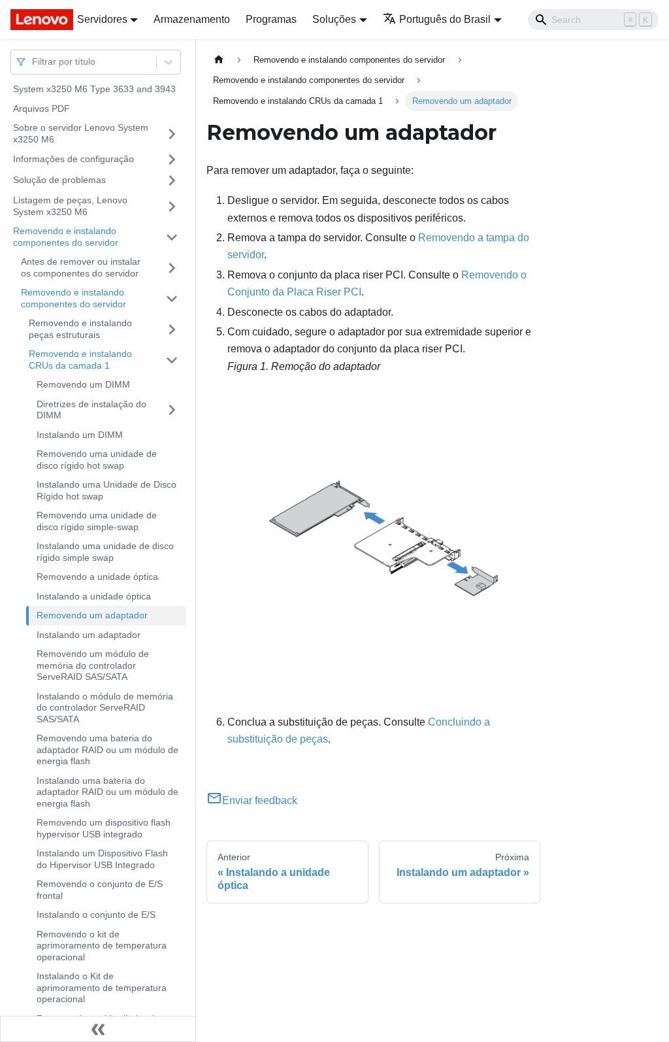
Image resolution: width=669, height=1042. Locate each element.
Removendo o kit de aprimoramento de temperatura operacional (102, 945)
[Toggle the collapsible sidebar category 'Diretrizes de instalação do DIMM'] (171, 410)
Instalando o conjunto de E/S (96, 914)
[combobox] (33, 61)
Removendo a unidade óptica (97, 576)
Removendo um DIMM (83, 384)
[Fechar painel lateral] (98, 1029)
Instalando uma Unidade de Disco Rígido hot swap (106, 490)
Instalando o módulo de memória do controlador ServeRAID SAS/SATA (105, 707)
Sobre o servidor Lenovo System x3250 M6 (80, 133)
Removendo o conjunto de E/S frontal (100, 890)
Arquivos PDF (41, 108)
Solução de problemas (59, 180)
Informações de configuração (73, 159)
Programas (271, 19)
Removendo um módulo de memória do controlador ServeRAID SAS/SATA (93, 665)
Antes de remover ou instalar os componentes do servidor (80, 267)
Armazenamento (192, 19)
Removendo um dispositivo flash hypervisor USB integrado (104, 828)
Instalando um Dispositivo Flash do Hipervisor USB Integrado (102, 859)
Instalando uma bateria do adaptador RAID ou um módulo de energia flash (107, 792)
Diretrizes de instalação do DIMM (91, 410)
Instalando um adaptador (88, 635)
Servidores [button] (102, 19)
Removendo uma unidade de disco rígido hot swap (97, 459)
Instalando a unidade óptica (94, 596)
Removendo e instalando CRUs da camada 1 (80, 359)
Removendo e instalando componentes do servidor (65, 237)
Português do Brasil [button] (445, 19)
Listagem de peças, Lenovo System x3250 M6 (70, 206)
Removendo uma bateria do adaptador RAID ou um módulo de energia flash (107, 749)
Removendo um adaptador (92, 615)
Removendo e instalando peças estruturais (80, 329)
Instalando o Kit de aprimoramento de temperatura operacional (102, 987)
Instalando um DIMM (80, 434)
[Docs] (34, 19)
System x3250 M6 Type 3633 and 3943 (94, 89)
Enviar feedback (259, 800)
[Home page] (218, 60)
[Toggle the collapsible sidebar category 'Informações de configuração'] (171, 159)
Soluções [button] (334, 19)
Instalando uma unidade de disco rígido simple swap (105, 552)
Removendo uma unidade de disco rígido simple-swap (97, 521)
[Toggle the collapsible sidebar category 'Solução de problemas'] (171, 180)
